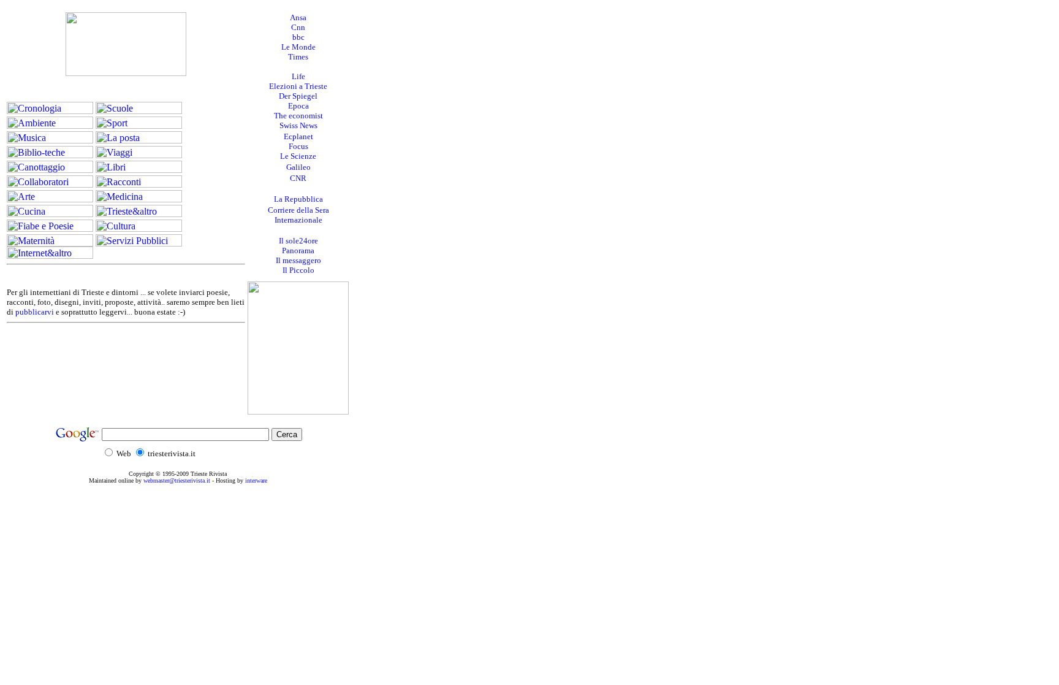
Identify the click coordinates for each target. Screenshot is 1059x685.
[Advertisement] (410, 189)
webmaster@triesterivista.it (176, 480)
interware (256, 480)
